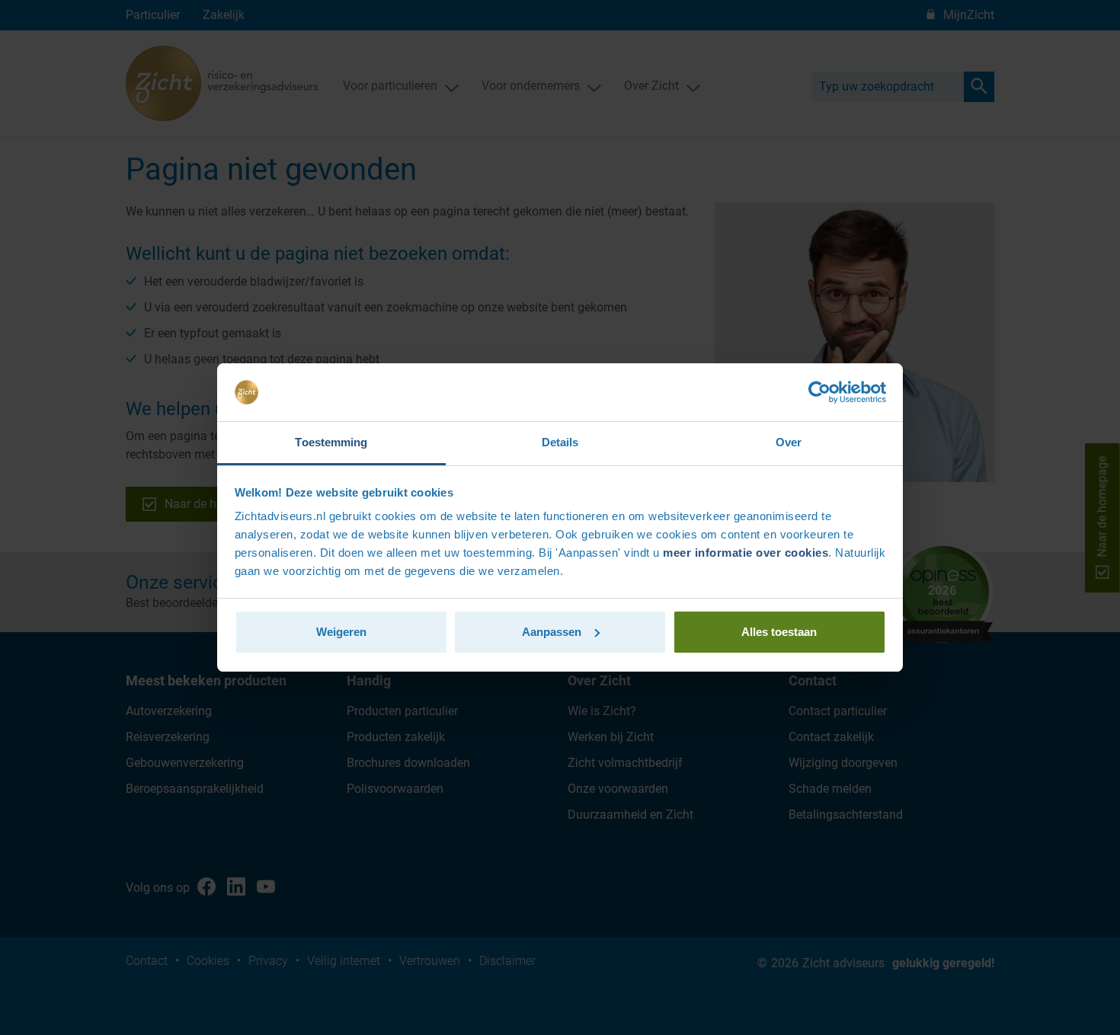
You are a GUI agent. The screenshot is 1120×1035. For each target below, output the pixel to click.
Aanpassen (551, 631)
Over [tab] (789, 442)
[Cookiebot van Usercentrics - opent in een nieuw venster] (819, 392)
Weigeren (341, 631)
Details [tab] (560, 442)
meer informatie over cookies (745, 552)
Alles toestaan (779, 631)
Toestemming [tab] (331, 442)
